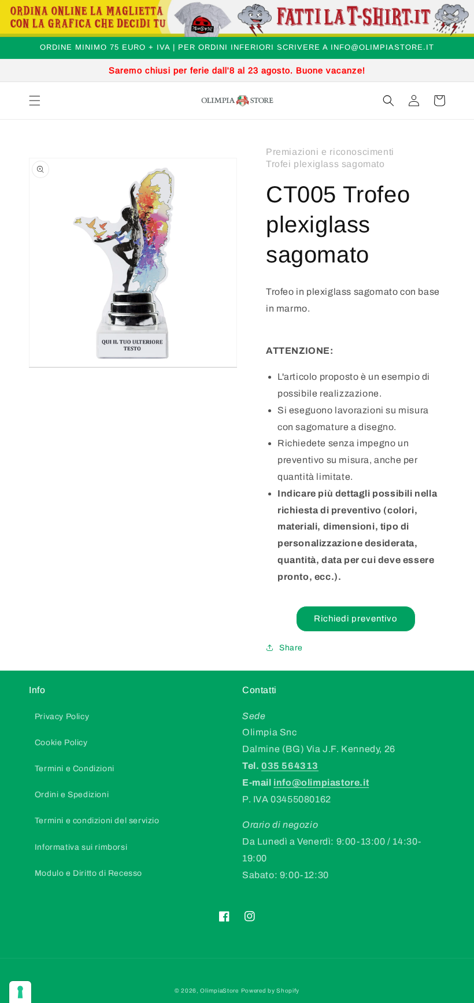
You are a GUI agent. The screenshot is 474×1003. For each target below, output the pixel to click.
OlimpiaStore (219, 990)
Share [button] (291, 647)
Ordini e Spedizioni (72, 794)
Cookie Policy (61, 742)
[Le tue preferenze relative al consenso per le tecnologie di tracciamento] (20, 992)
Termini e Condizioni (74, 768)
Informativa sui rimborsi (81, 847)
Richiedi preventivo (356, 618)
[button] (34, 100)
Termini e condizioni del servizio (97, 820)
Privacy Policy (62, 716)
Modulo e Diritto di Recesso (88, 873)
